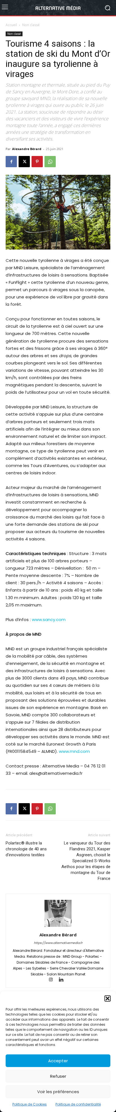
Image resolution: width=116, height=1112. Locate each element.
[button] (107, 998)
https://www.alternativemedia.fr (58, 943)
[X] (24, 161)
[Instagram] (53, 980)
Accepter (58, 1061)
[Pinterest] (37, 161)
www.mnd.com (74, 751)
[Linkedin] (63, 980)
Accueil (11, 24)
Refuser (58, 1076)
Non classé (31, 24)
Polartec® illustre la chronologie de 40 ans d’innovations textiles (26, 849)
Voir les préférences (58, 1092)
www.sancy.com (49, 619)
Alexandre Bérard (26, 149)
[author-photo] (58, 927)
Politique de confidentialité (78, 1104)
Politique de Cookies (29, 1104)
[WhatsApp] (50, 161)
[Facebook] (11, 161)
